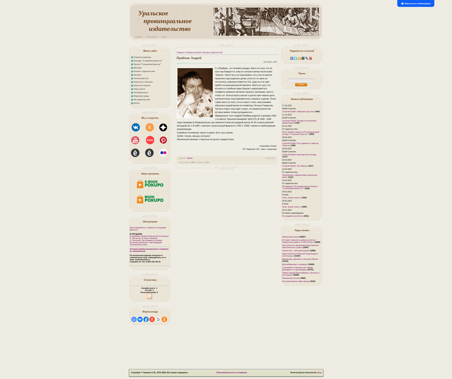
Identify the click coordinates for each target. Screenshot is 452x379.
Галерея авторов (193, 52)
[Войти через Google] (158, 319)
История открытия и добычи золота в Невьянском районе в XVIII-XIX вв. (299, 241)
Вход (164, 37)
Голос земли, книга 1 (291, 207)
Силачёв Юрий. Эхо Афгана (294, 166)
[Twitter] (296, 58)
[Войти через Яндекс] (152, 319)
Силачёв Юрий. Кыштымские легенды (299, 155)
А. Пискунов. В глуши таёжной (143, 238)
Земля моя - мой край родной (295, 250)
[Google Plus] (310, 58)
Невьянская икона (290, 237)
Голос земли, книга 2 (291, 198)
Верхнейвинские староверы (294, 264)
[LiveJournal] (307, 58)
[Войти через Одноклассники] (164, 319)
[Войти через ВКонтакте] (140, 319)
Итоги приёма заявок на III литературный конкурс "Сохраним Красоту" (300, 133)
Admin (189, 158)
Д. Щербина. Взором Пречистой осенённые (149, 236)
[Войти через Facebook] (146, 319)
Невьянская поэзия (291, 278)
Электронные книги (138, 244)
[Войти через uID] (134, 319)
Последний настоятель (292, 216)
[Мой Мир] (303, 58)
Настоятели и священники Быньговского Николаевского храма (300, 246)
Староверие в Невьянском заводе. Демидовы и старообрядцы (297, 268)
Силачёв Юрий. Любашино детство (298, 111)
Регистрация (151, 37)
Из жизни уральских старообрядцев (146, 242)
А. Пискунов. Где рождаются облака (146, 240)
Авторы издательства (212, 52)
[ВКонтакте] (292, 58)
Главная (138, 37)
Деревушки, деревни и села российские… (301, 259)
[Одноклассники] (299, 58)
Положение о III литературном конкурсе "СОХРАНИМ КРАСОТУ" (300, 187)
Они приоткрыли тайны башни (295, 281)
